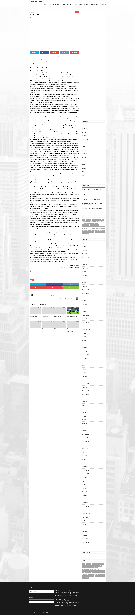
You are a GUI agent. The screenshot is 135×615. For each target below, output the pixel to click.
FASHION (84, 146)
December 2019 (85, 470)
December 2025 (85, 261)
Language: (92, 4)
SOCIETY (84, 157)
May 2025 (84, 279)
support (86, 231)
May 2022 (84, 372)
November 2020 (85, 437)
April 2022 (84, 376)
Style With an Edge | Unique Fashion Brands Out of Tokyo (93, 193)
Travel (96, 231)
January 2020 (85, 466)
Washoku (84, 233)
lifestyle (91, 226)
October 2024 (85, 297)
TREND (84, 171)
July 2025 (84, 271)
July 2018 (84, 520)
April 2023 (84, 344)
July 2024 (84, 300)
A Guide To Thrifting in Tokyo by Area (92, 189)
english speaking (85, 223)
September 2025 (86, 264)
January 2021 (85, 430)
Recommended (85, 230)
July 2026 (84, 246)
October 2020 (85, 441)
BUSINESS (81, 4)
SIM (103, 230)
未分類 (83, 179)
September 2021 (86, 401)
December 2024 (85, 289)
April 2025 (84, 282)
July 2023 (84, 333)
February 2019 (85, 499)
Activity (83, 219)
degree (91, 221)
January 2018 (85, 538)
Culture (101, 219)
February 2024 (85, 315)
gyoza (91, 225)
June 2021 (84, 412)
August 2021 (85, 405)
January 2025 (85, 286)
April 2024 (84, 307)
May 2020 (84, 459)
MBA (95, 226)
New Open (84, 228)
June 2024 (84, 304)
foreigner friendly (85, 225)
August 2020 (85, 448)
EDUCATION (74, 4)
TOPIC (83, 164)
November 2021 (85, 394)
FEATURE (84, 150)
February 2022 (85, 383)
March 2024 (84, 311)
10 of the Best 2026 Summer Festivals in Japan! (92, 209)
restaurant (91, 230)
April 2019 (84, 491)
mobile (98, 226)
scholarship (99, 230)
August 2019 (85, 481)
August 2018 (85, 517)
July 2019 (84, 484)
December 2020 (85, 434)
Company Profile (32, 612)
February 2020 (85, 463)
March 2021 (84, 423)
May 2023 (84, 340)
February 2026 (85, 257)
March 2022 (84, 380)
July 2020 (84, 452)
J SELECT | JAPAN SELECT (93, 612)
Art (86, 219)
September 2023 (86, 329)
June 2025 (84, 275)
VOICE (54, 4)
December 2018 (85, 506)
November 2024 (85, 293)
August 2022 (85, 365)
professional (99, 228)
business (94, 219)
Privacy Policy (46, 612)
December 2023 (85, 322)
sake (95, 230)
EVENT (64, 4)
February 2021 (85, 427)
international (95, 225)
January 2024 (85, 318)
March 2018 (84, 535)
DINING (45, 4)
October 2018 (85, 509)
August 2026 (85, 243)
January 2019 (85, 502)
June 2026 (84, 250)
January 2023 (85, 347)
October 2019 (85, 477)
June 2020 (84, 455)
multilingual (103, 226)
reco (103, 228)
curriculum (84, 221)
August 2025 (85, 268)
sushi (90, 231)
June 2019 (84, 488)
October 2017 (85, 546)
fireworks (95, 223)
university (103, 231)
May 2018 (84, 528)
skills (83, 231)
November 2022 (85, 354)
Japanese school (85, 226)
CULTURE (59, 4)
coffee (98, 219)
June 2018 (84, 524)
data (88, 221)
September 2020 (86, 445)
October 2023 (85, 326)
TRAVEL (50, 4)
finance (91, 223)
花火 (88, 233)
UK (99, 231)
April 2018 (84, 531)
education (100, 221)
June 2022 (84, 369)
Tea (93, 231)
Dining (95, 221)
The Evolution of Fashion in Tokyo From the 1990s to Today (92, 204)
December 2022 (85, 351)
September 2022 (86, 362)
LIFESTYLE (86, 4)
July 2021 (84, 408)
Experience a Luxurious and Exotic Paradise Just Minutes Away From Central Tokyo (93, 198)
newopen (89, 228)
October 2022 (85, 358)
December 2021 (85, 390)
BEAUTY (84, 124)
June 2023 (84, 336)
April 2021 (84, 419)
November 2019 (85, 473)
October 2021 (85, 398)
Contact (39, 612)
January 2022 (85, 387)
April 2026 (84, 253)
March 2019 (84, 495)
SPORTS (69, 4)
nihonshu (94, 228)
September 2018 (86, 513)
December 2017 (85, 542)
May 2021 (84, 416)
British (90, 219)
